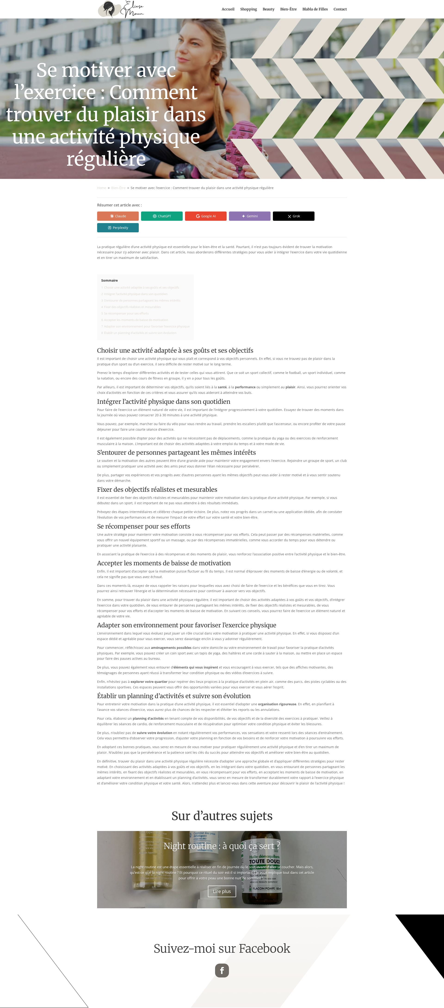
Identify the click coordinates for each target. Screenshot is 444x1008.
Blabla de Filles (315, 9)
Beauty (268, 9)
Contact (340, 9)
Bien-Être (288, 9)
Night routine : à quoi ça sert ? (222, 846)
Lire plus (222, 891)
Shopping (248, 9)
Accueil (228, 9)
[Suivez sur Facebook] (222, 970)
